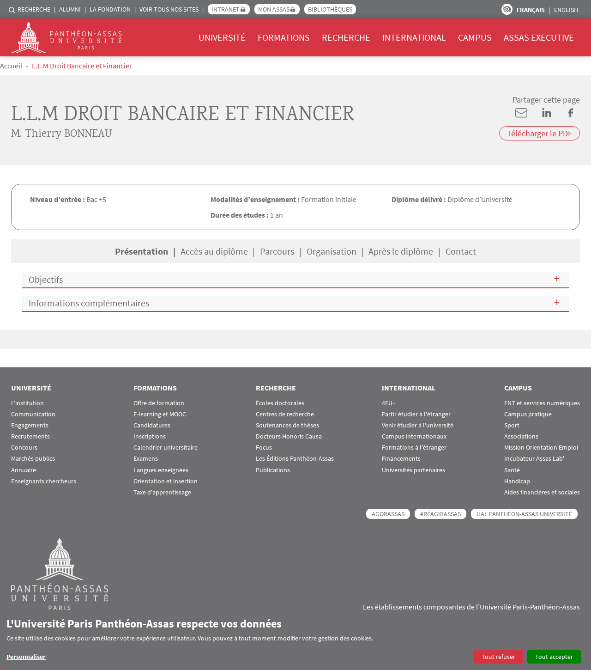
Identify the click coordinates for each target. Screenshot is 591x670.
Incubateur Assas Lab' (534, 459)
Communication (33, 414)
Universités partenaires (413, 470)
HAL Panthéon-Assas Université (524, 514)
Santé (512, 470)
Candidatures (151, 425)
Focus (264, 447)
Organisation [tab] (331, 251)
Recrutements (30, 436)
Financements (401, 459)
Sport (511, 425)
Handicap (517, 481)
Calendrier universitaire (165, 447)
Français (531, 10)
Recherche (34, 9)
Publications (273, 470)
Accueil (11, 65)
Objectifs (46, 279)
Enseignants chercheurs (43, 481)
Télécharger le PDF (539, 133)
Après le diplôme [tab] (400, 251)
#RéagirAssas (440, 514)
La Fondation (110, 9)
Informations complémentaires (89, 303)
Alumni (70, 9)
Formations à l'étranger (414, 447)
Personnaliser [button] (26, 656)
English (566, 10)
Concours (24, 447)
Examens (145, 459)
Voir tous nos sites (169, 9)
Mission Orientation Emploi (541, 447)
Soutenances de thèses (287, 425)
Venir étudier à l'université (417, 425)
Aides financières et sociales (542, 492)
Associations (521, 436)
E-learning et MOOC (159, 414)
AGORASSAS (388, 514)
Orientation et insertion (165, 481)
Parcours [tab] (277, 251)
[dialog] (295, 640)
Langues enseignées (160, 470)
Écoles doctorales (280, 403)
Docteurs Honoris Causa (289, 436)
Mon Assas (273, 9)
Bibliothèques (330, 9)
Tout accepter (554, 656)
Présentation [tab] (141, 251)
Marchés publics (33, 459)
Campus (475, 37)
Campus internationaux (414, 436)
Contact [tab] (461, 251)
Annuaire (23, 470)
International (414, 37)
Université (222, 37)
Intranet (225, 9)
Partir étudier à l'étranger (416, 414)
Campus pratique (528, 414)
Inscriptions (149, 436)
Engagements (29, 425)
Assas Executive (539, 37)
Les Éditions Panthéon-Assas (295, 459)
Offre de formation (158, 403)
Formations (284, 37)
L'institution (27, 403)
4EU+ (389, 403)
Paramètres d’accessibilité (507, 9)
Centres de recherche (285, 414)
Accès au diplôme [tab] (214, 251)
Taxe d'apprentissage (162, 492)
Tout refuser (498, 656)
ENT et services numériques (542, 403)
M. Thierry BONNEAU (61, 134)
